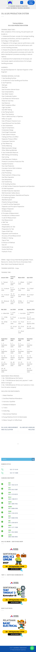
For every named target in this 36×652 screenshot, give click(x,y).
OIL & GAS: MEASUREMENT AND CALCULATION (9, 428)
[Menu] (21, 2)
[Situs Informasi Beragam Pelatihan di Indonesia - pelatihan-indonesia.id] (10, 2)
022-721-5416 (14, 469)
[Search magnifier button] (33, 459)
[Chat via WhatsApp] (32, 648)
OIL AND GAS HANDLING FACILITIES (27, 428)
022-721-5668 (14, 473)
